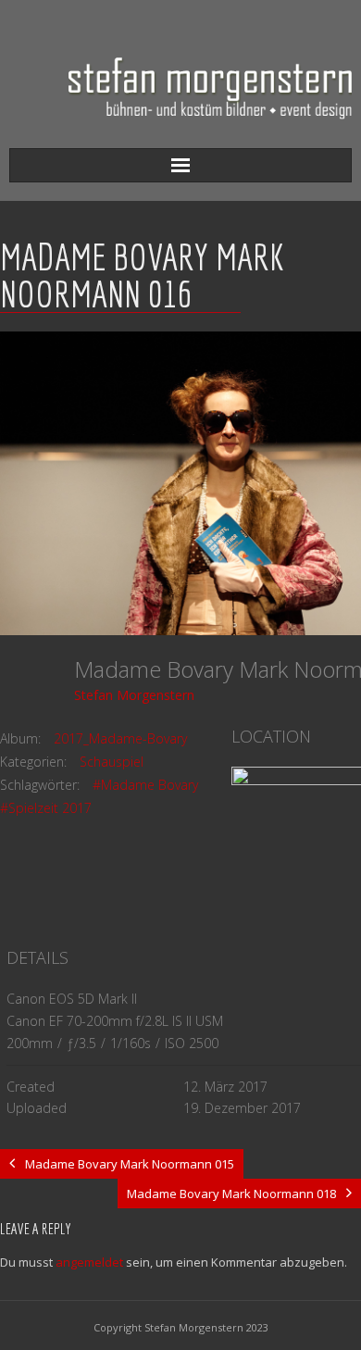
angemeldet (89, 1262)
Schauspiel (111, 761)
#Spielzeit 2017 (46, 808)
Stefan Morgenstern (134, 695)
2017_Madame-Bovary (120, 738)
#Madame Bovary (145, 785)
